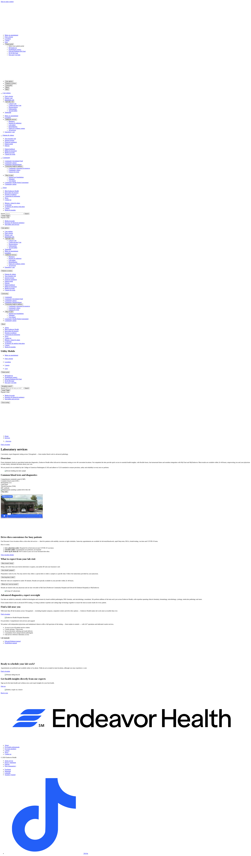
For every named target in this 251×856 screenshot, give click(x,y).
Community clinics (14, 170)
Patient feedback (10, 149)
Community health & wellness (13, 166)
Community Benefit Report (13, 164)
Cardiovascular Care (15, 105)
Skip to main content (7, 1)
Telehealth (8, 112)
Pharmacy (12, 121)
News (6, 198)
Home (7, 436)
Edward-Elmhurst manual (13, 641)
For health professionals (12, 747)
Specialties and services (12, 224)
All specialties (13, 111)
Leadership (8, 205)
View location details (7, 555)
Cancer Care (12, 103)
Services (7, 438)
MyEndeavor (13, 48)
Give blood (12, 181)
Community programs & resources (19, 168)
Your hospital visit (10, 138)
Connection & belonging (12, 196)
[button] (4, 693)
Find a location (5, 671)
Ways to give (9, 175)
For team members (10, 749)
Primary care (9, 98)
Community (8, 85)
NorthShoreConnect (15, 49)
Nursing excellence (11, 194)
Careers (7, 40)
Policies (7, 146)
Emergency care (10, 132)
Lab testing (12, 125)
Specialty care (9, 102)
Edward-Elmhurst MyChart (17, 51)
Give (6, 42)
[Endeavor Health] (125, 78)
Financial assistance (11, 142)
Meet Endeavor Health (12, 191)
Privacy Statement (10, 762)
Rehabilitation (13, 126)
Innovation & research (11, 193)
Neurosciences (13, 107)
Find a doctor (9, 37)
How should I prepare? (8, 570)
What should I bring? (7, 563)
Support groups (9, 140)
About (7, 87)
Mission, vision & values (12, 203)
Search (3, 213)
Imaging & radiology (15, 123)
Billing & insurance (11, 151)
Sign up (3, 686)
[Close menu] (1, 93)
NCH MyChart (13, 53)
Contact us (8, 200)
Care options (9, 81)
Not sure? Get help (14, 55)
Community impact (11, 163)
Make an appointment (11, 35)
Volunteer (12, 179)
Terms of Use (9, 761)
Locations (8, 38)
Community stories (10, 184)
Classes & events (10, 154)
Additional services (10, 119)
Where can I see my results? (10, 584)
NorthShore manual (11, 643)
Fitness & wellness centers (17, 128)
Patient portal (9, 44)
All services (12, 130)
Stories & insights (10, 210)
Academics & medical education (15, 206)
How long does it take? (8, 577)
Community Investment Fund (14, 161)
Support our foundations (16, 177)
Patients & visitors (10, 83)
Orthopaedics (13, 109)
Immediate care (9, 100)
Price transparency (10, 766)
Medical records (10, 152)
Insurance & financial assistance (14, 223)
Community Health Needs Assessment (16, 182)
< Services (8, 441)
